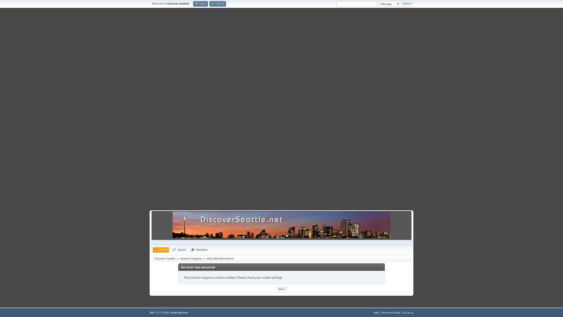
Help (376, 312)
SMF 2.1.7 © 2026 (159, 312)
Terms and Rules (391, 312)
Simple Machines (179, 312)
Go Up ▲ (408, 312)
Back (281, 289)
